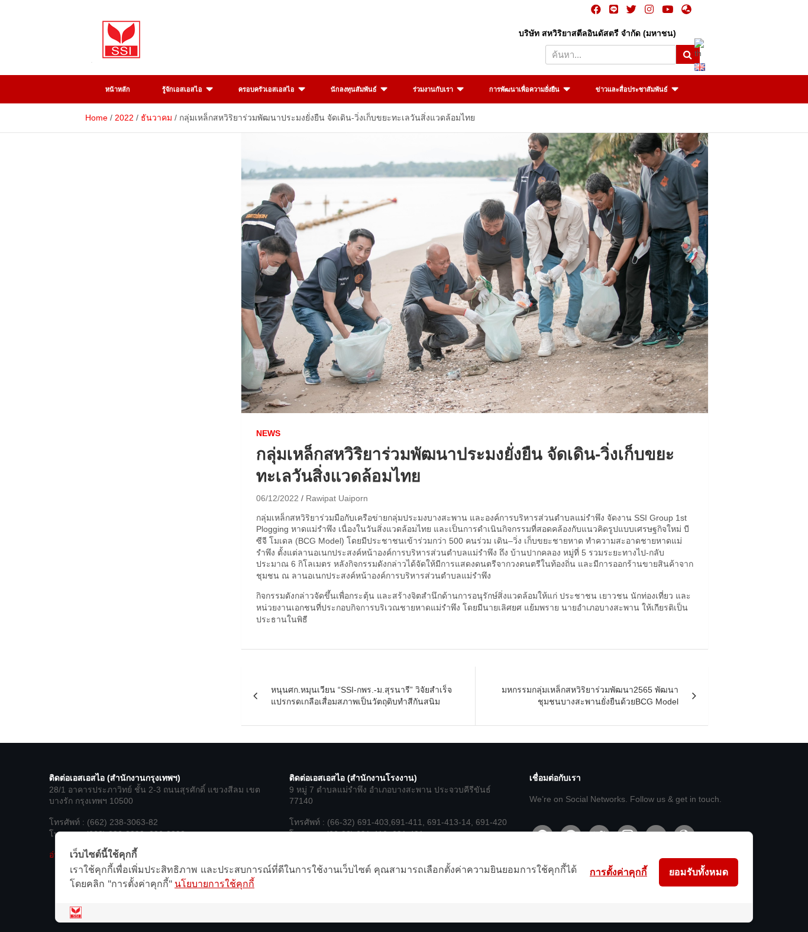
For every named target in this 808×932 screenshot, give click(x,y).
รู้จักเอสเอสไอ (182, 89)
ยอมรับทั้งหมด (698, 872)
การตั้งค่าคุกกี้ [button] (618, 872)
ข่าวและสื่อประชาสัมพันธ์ (632, 89)
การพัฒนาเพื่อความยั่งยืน (524, 89)
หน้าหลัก (117, 89)
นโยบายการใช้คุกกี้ (214, 883)
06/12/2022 (277, 498)
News (268, 433)
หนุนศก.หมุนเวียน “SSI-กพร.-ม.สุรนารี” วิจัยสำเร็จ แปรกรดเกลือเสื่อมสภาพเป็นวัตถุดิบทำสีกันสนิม (361, 695)
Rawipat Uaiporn (337, 498)
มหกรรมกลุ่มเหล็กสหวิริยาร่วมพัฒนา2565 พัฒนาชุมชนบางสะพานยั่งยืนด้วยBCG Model (590, 695)
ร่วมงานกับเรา (433, 89)
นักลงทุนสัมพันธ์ (354, 89)
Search (688, 54)
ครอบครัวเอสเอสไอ (266, 89)
